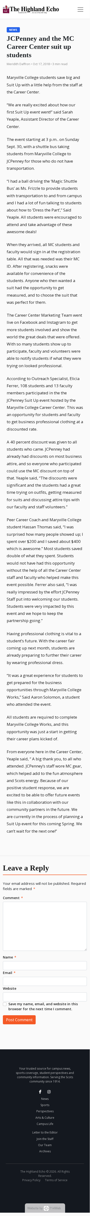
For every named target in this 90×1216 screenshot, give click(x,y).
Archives (45, 1151)
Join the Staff (45, 1139)
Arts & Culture (44, 1118)
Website (9, 988)
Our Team (45, 1145)
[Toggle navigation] (80, 9)
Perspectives (45, 1111)
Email (9, 972)
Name (9, 957)
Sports (44, 1105)
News (13, 29)
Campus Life (45, 1124)
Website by (44, 1208)
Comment (13, 898)
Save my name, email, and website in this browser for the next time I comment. (43, 1006)
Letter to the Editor (45, 1132)
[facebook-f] (40, 1091)
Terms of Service (56, 1180)
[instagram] (49, 1091)
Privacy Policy (31, 1180)
